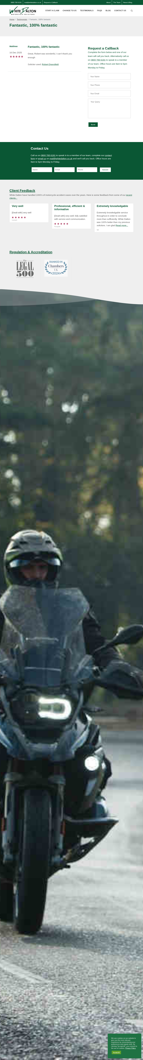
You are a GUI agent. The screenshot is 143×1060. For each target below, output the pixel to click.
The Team (116, 2)
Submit (105, 170)
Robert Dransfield (50, 64)
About (108, 2)
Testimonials (22, 19)
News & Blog (127, 2)
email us (42, 158)
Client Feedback (22, 190)
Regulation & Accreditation (30, 252)
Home (11, 19)
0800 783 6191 (16, 2)
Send (93, 124)
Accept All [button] (116, 1052)
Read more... (122, 225)
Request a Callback (51, 2)
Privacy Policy (130, 1048)
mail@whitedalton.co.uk (32, 2)
